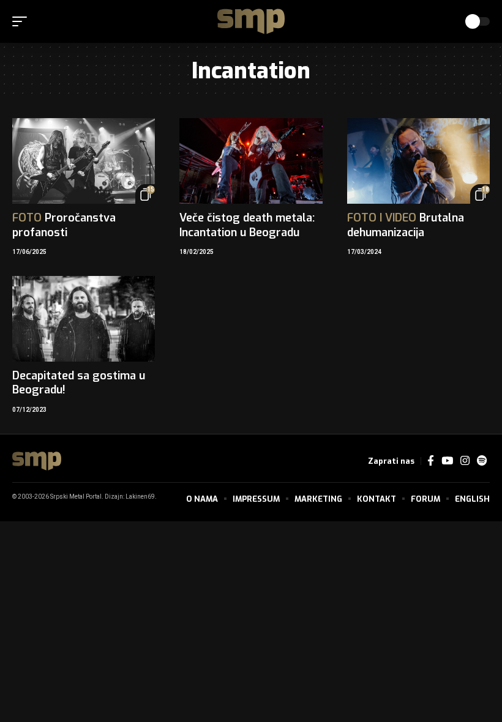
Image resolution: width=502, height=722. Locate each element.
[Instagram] (465, 461)
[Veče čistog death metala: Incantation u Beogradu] (250, 161)
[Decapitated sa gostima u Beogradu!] (83, 319)
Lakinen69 (140, 497)
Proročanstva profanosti (64, 224)
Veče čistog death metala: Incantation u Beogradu (247, 224)
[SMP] (251, 21)
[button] (22, 21)
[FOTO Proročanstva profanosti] (83, 161)
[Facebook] (430, 461)
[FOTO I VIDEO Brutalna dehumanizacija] (418, 161)
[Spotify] (482, 461)
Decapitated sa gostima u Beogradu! (78, 382)
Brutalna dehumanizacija (405, 224)
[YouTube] (447, 461)
